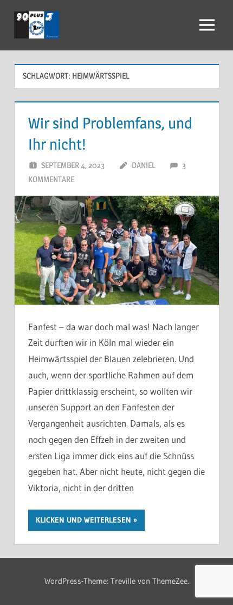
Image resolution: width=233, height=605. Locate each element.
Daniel (144, 165)
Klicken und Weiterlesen (83, 520)
